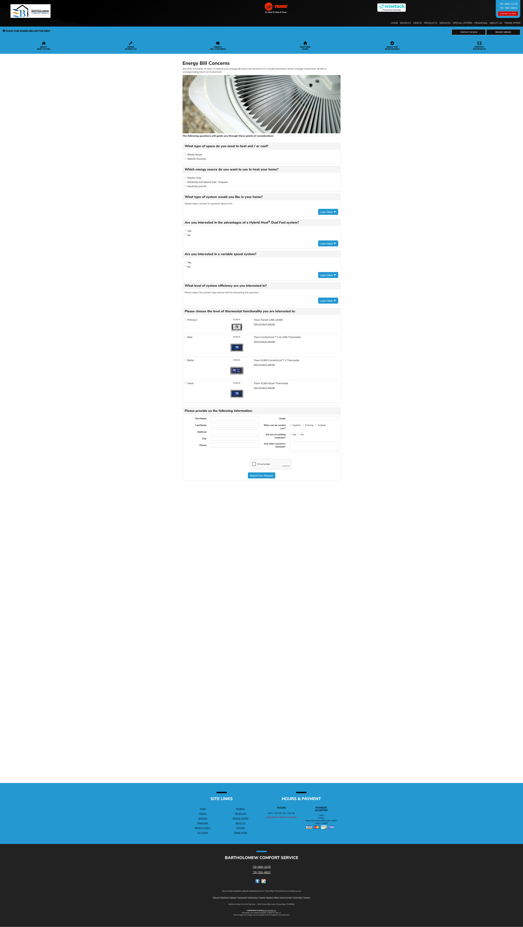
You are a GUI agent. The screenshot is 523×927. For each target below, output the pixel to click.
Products (430, 23)
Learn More (327, 212)
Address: (202, 431)
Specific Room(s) (196, 158)
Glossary (202, 832)
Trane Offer (512, 23)
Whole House (194, 154)
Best (189, 337)
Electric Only (194, 177)
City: (204, 438)
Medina (269, 897)
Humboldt (242, 897)
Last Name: (201, 425)
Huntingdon (253, 897)
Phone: (203, 445)
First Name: (201, 418)
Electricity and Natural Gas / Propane (207, 182)
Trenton (306, 897)
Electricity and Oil (196, 186)
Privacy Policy (203, 828)
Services (445, 23)
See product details (264, 324)
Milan (276, 897)
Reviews (405, 23)
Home (394, 23)
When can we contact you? (275, 427)
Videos (417, 23)
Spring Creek (286, 897)
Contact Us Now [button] (508, 13)
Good (190, 383)
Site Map (240, 828)
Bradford (225, 897)
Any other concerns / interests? (275, 445)
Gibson (233, 897)
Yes (189, 231)
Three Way (297, 897)
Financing (480, 23)
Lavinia (262, 897)
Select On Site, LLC (269, 910)
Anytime (322, 425)
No (189, 235)
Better (190, 360)
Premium (192, 319)
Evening (309, 425)
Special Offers (462, 23)
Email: (282, 418)
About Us (495, 23)
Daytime (297, 425)
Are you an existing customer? (276, 436)
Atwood (216, 897)
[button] (469, 32)
